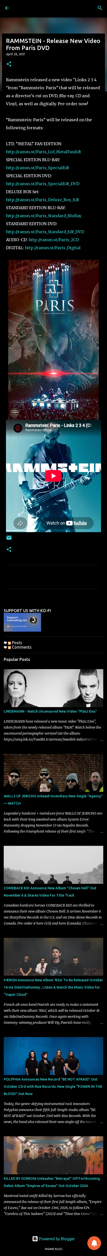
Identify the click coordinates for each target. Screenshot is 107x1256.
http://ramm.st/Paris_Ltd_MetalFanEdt (43, 151)
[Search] (100, 8)
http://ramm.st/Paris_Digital (53, 247)
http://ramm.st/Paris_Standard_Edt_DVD (45, 231)
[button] (9, 64)
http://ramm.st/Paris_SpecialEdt (37, 167)
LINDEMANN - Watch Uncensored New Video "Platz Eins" (50, 711)
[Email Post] (9, 539)
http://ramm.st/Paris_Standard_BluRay (43, 215)
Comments (21, 647)
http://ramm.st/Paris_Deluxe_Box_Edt (42, 199)
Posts (16, 642)
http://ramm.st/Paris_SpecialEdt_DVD (42, 183)
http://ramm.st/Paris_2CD (54, 239)
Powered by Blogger (56, 1239)
